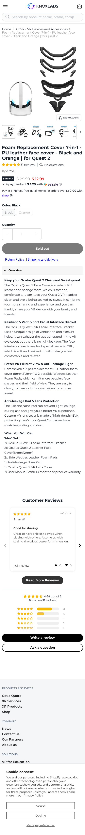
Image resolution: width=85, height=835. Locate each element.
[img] (21, 514)
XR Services (11, 701)
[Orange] (24, 217)
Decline (40, 815)
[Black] (9, 217)
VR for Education (16, 762)
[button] (11, 165)
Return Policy (14, 259)
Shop (6, 712)
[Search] (7, 17)
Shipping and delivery (42, 259)
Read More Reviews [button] (42, 580)
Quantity (8, 224)
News (6, 729)
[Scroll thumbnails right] (79, 132)
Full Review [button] (21, 565)
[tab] (42, 270)
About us (9, 745)
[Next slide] (80, 545)
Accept (40, 805)
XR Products (12, 706)
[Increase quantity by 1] (36, 234)
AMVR (10, 171)
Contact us (10, 734)
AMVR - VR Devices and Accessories (41, 29)
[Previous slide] (5, 545)
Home (6, 29)
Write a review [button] (42, 637)
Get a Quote (11, 696)
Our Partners (12, 739)
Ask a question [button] (42, 647)
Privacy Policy (33, 795)
